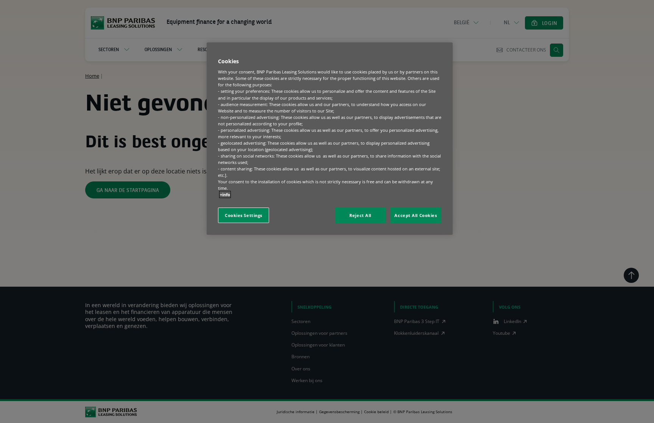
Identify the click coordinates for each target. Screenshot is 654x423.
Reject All (360, 215)
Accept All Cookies (415, 215)
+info (225, 194)
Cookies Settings (243, 215)
